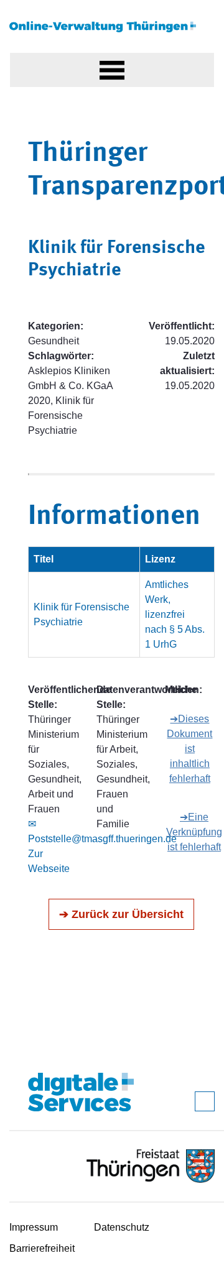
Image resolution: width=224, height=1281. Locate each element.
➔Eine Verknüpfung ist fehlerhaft (194, 832)
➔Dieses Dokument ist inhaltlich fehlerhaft (189, 749)
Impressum (33, 1227)
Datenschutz (121, 1227)
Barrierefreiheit (42, 1248)
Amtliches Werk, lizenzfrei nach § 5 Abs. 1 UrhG (175, 614)
